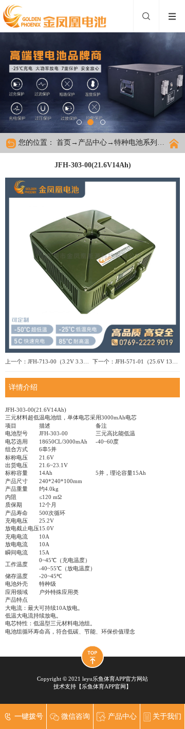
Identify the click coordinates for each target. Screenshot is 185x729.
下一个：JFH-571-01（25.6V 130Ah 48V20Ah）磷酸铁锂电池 (136, 361)
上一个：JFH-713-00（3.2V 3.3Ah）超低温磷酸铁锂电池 (48, 361)
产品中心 (92, 142)
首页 (64, 142)
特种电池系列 (135, 142)
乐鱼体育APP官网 (104, 686)
